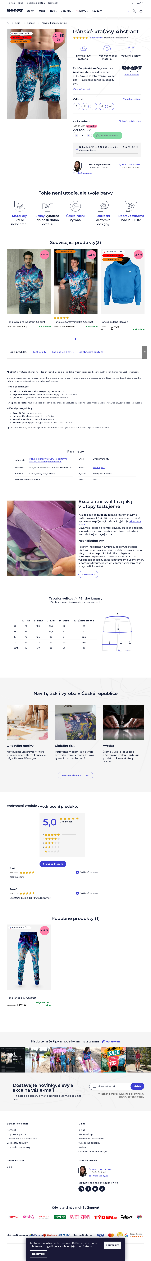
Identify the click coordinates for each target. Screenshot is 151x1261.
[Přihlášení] (132, 3)
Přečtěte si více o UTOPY (75, 775)
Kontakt (11, 1130)
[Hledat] (128, 11)
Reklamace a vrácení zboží (22, 1138)
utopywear (81, 1189)
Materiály (19, 216)
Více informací (81, 89)
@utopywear (102, 1189)
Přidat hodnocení (53, 864)
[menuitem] (31, 11)
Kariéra (82, 1147)
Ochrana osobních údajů (92, 1151)
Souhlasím (112, 1245)
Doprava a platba (36, 3)
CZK (139, 2)
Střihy (40, 216)
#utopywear (113, 1041)
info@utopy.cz (84, 173)
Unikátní (103, 216)
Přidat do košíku (110, 135)
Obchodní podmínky (19, 1147)
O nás (12, 3)
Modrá (96, 467)
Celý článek (88, 574)
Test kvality (39, 352)
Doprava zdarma (131, 216)
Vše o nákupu (86, 1134)
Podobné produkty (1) (90, 352)
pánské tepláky (50, 381)
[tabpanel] (28, 289)
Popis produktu (18, 352)
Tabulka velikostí (62, 352)
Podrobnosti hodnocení (116, 37)
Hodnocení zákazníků (91, 1138)
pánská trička (56, 378)
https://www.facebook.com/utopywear (88, 1189)
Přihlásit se (137, 1086)
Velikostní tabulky (17, 1143)
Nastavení (38, 1253)
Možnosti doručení (131, 121)
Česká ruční (75, 216)
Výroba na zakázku (89, 1143)
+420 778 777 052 (134, 11)
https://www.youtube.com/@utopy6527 (95, 1189)
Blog (20, 3)
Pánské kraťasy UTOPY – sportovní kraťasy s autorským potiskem (48, 460)
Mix (103, 467)
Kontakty (53, 3)
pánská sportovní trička (94, 378)
